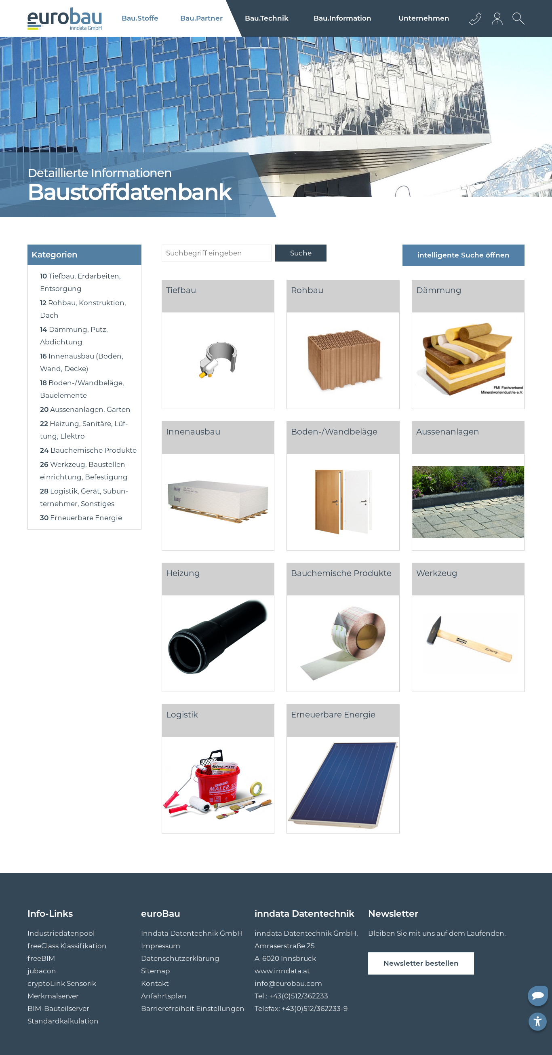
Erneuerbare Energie (81, 518)
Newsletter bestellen (421, 963)
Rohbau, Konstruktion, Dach (83, 309)
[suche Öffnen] (516, 25)
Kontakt (155, 983)
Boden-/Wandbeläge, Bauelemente (82, 389)
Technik (267, 18)
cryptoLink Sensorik (61, 983)
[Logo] (64, 19)
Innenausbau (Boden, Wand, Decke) (81, 362)
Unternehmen (423, 18)
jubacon (41, 971)
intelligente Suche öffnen (463, 255)
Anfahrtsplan (164, 996)
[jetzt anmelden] (497, 18)
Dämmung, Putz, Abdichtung (74, 335)
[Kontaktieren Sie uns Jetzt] (475, 18)
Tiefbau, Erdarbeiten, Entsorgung (80, 282)
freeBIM (41, 958)
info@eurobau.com (288, 983)
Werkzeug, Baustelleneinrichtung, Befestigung (84, 470)
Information (342, 18)
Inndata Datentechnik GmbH (192, 933)
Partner (201, 18)
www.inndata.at (282, 971)
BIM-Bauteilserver (58, 1008)
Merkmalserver (53, 996)
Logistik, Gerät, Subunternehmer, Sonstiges (84, 497)
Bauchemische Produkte (88, 450)
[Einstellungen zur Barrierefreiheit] (538, 1022)
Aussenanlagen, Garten (85, 409)
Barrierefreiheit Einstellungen (192, 1008)
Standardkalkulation (63, 1021)
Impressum (160, 946)
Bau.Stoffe (140, 18)
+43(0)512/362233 (298, 996)
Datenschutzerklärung (180, 958)
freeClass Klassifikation (67, 946)
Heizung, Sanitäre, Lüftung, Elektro (84, 430)
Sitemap (155, 971)
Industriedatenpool (61, 933)
